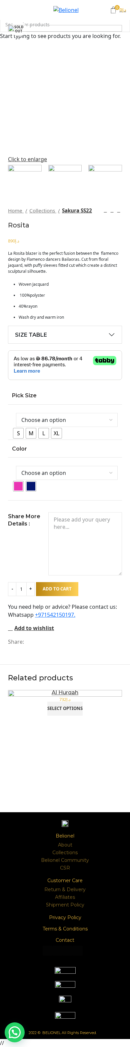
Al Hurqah (65, 692)
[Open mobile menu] (4, 10)
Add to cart (57, 589)
